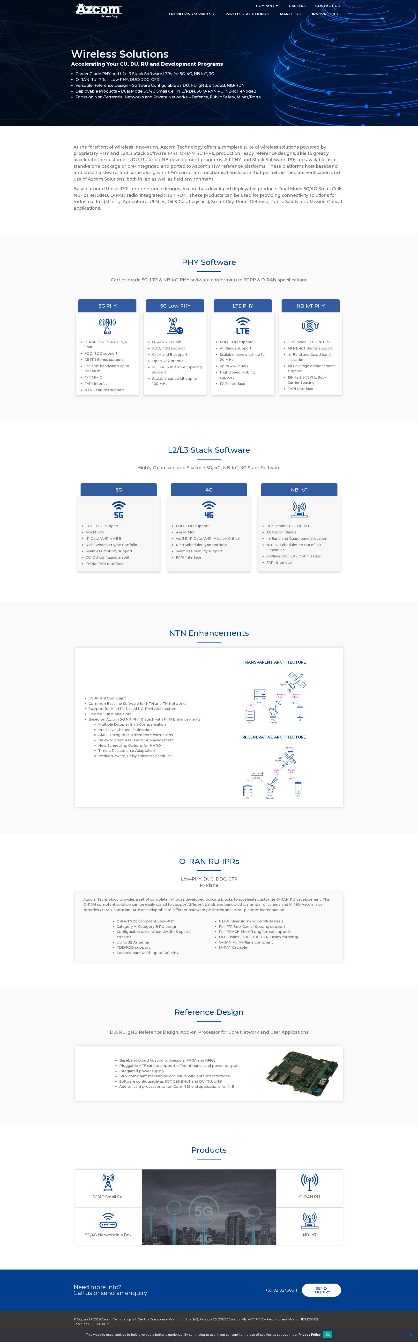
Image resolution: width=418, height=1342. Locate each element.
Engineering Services (190, 14)
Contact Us (327, 6)
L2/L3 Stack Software (209, 450)
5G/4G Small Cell (108, 1197)
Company (265, 6)
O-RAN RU (309, 1197)
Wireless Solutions (245, 14)
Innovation (323, 14)
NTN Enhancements (209, 633)
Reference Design (209, 1012)
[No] (410, 1334)
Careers (297, 6)
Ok (328, 1334)
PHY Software (209, 262)
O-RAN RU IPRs (209, 861)
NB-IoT (310, 1235)
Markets (289, 14)
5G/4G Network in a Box (108, 1235)
